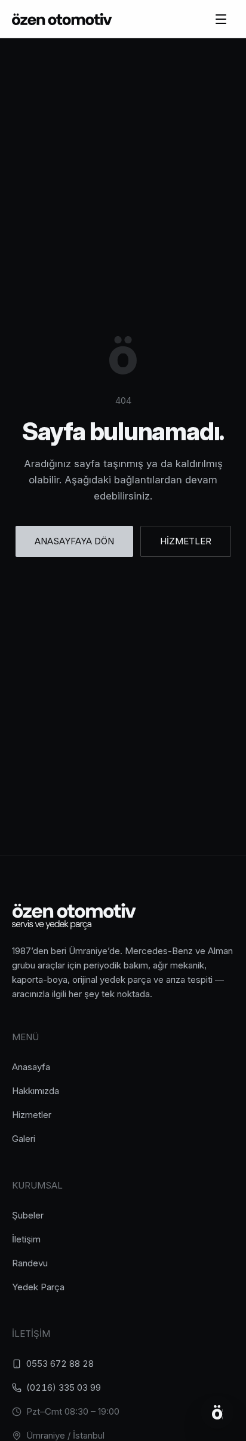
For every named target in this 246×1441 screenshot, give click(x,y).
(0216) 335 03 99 (63, 1387)
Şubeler (28, 1215)
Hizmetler (31, 1114)
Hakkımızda (35, 1090)
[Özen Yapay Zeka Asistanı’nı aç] (217, 1412)
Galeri (23, 1138)
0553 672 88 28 (60, 1363)
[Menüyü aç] (221, 19)
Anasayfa (31, 1067)
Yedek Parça (38, 1287)
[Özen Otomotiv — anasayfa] (62, 19)
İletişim (26, 1239)
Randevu (30, 1263)
